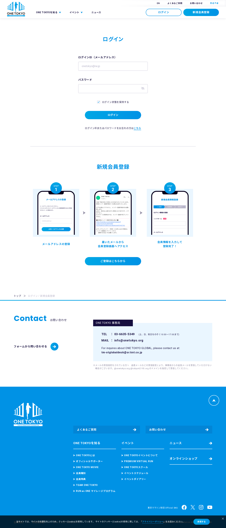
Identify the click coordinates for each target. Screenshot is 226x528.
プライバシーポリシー (152, 522)
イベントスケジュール (136, 473)
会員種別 (81, 473)
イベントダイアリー (135, 479)
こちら (137, 128)
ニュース (96, 12)
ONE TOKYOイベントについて (141, 455)
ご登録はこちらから (112, 261)
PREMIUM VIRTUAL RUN (138, 461)
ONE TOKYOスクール (136, 467)
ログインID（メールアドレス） (97, 57)
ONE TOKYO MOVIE (87, 467)
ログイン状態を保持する (115, 102)
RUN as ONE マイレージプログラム (95, 491)
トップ (17, 296)
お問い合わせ (196, 3)
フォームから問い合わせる (30, 346)
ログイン (163, 12)
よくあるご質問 (174, 3)
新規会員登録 (201, 12)
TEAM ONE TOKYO (87, 485)
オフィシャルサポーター (89, 461)
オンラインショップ (184, 458)
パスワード (85, 79)
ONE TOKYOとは (85, 455)
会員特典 (81, 479)
